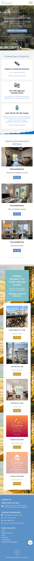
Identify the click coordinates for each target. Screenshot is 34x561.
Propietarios (5, 540)
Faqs (3, 535)
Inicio (3, 531)
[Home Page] (6, 2)
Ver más (17, 177)
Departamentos (7, 533)
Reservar (4, 537)
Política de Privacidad (9, 542)
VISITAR (17, 337)
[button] (30, 543)
